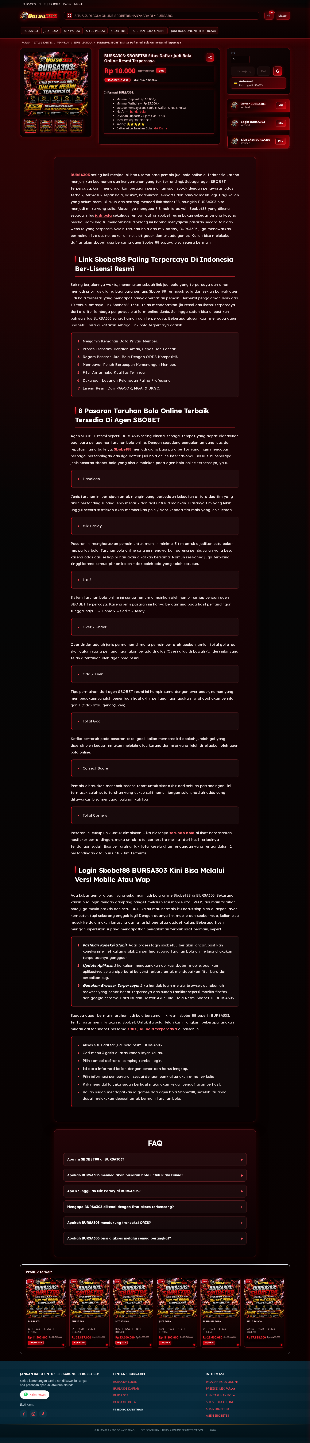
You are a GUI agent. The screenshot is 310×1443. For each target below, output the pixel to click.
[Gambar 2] (46, 126)
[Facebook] (23, 1413)
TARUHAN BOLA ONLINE (148, 31)
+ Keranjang (242, 71)
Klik (281, 105)
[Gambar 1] (30, 126)
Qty (233, 53)
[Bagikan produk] (210, 57)
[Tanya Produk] (277, 71)
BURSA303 (29, 4)
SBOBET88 (118, 31)
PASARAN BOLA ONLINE (222, 1382)
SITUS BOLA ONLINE (220, 1402)
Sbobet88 (122, 449)
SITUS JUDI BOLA (49, 4)
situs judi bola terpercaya (152, 1029)
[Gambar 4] (76, 126)
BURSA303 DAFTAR (126, 1388)
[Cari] (69, 15)
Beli (264, 71)
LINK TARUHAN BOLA (220, 1395)
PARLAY (26, 42)
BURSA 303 (120, 1395)
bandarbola (138, 112)
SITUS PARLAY (95, 31)
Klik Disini (160, 128)
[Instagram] (33, 1413)
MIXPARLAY (63, 42)
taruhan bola (182, 833)
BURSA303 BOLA (124, 1402)
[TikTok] (43, 1413)
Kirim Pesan (38, 1395)
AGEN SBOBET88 (217, 1415)
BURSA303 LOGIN (125, 1382)
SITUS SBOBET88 (43, 42)
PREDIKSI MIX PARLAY (220, 1388)
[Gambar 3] (61, 126)
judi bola (103, 215)
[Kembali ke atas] (300, 1421)
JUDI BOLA (51, 31)
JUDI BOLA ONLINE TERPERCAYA (193, 31)
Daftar (67, 4)
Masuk (78, 4)
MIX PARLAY (72, 31)
